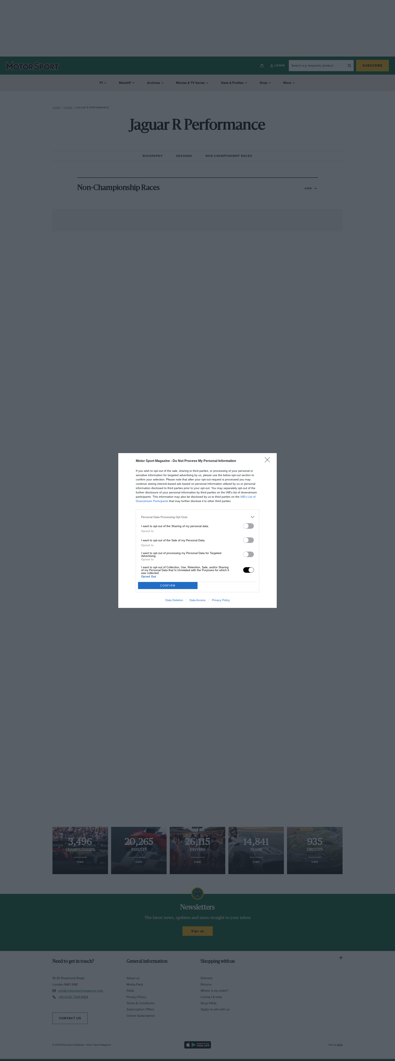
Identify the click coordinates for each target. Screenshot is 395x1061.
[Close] (269, 461)
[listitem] (197, 517)
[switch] (248, 526)
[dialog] (197, 530)
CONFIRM (167, 585)
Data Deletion (174, 600)
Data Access (197, 600)
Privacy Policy (221, 600)
